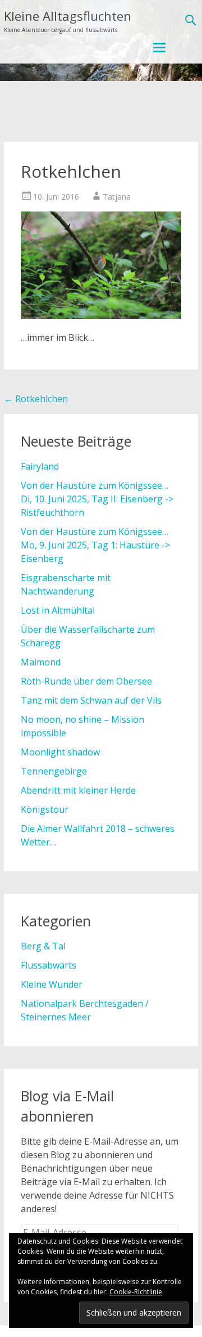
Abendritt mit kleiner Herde (78, 790)
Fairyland (40, 466)
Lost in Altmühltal (58, 610)
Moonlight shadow (60, 752)
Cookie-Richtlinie (135, 1292)
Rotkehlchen (36, 399)
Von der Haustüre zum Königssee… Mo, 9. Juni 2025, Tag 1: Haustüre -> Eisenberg (95, 545)
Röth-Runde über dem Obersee (86, 681)
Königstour (44, 809)
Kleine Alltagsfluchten (67, 15)
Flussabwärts (48, 965)
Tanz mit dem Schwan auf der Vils (91, 700)
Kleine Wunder (51, 984)
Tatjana (117, 196)
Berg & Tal (43, 946)
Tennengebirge (54, 771)
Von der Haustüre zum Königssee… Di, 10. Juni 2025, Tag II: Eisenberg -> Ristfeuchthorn (97, 499)
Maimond (41, 662)
